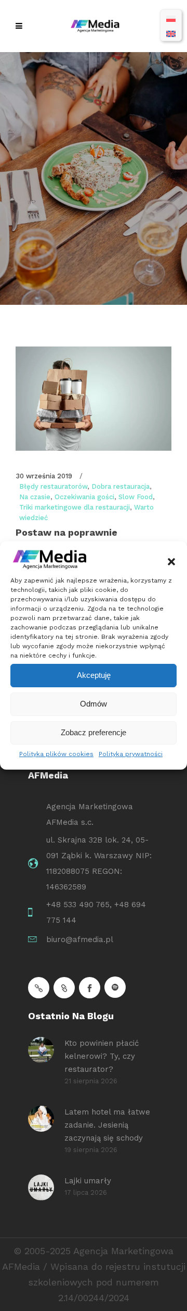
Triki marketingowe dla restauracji (74, 507)
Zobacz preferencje (93, 732)
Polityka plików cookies (56, 754)
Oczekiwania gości (84, 497)
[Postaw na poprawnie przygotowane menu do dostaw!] (93, 399)
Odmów (93, 703)
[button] (171, 561)
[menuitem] (171, 18)
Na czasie (34, 497)
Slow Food (135, 497)
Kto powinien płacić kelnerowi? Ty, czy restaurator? (101, 1056)
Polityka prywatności (131, 754)
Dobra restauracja (120, 486)
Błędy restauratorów (53, 486)
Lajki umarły (87, 1180)
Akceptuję (94, 675)
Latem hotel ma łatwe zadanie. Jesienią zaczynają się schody (107, 1125)
